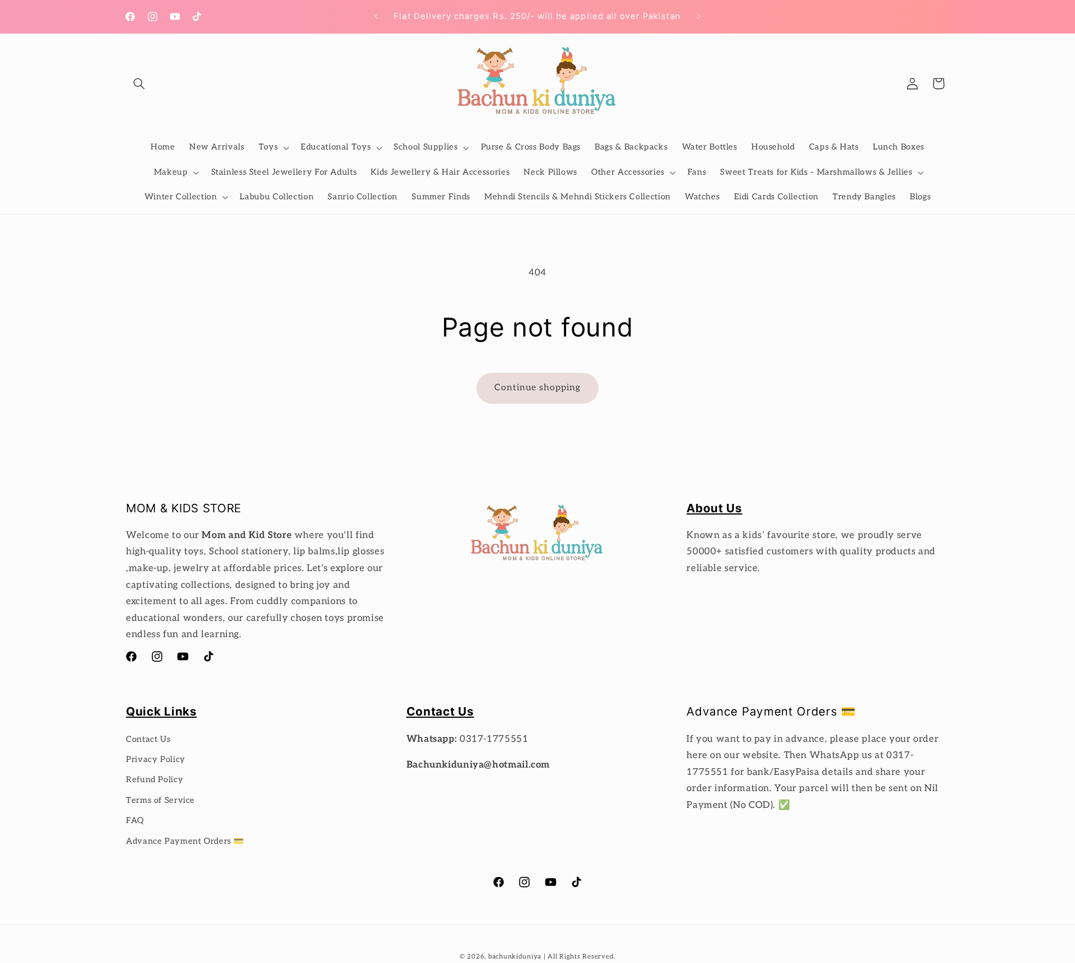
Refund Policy (154, 779)
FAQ (135, 820)
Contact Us (148, 739)
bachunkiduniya (514, 956)
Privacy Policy (155, 759)
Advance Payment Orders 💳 (185, 841)
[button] (139, 83)
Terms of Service (160, 800)
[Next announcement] (698, 17)
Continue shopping (537, 387)
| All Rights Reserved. (579, 956)
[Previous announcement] (376, 17)
